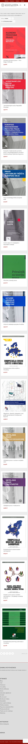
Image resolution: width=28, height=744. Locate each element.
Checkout (2, 685)
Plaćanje (22, 1)
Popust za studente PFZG (6, 707)
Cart (1, 683)
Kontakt (2, 695)
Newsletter (3, 701)
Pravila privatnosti (4, 709)
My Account (3, 697)
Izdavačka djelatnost (5, 693)
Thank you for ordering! (6, 711)
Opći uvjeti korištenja (5, 703)
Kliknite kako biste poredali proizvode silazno (12, 19)
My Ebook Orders (4, 699)
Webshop (6, 1)
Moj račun (12, 1)
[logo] (11, 5)
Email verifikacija (4, 689)
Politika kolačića (4, 705)
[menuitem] (16, 5)
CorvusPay (3, 687)
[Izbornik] (20, 5)
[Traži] (16, 5)
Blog (1, 681)
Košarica (17, 1)
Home (1, 691)
